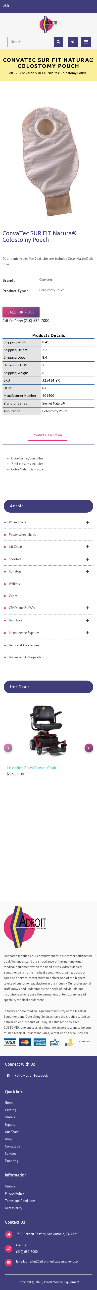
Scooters (15, 559)
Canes (13, 596)
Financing (11, 1161)
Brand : (8, 280)
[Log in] (73, 42)
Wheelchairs (17, 522)
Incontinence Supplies (24, 633)
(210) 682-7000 (36, 320)
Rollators (15, 571)
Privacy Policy (14, 1193)
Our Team (12, 1132)
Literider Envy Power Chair (32, 767)
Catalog (10, 1110)
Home (9, 1103)
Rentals (10, 1117)
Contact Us (12, 1146)
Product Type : (15, 290)
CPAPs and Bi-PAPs (22, 608)
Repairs (10, 1125)
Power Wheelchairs (22, 535)
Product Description (47, 435)
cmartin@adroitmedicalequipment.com (53, 1261)
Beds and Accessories (24, 645)
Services (10, 1153)
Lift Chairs (16, 547)
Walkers (14, 584)
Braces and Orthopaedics (26, 657)
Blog (8, 1139)
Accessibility (13, 1208)
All (11, 73)
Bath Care (16, 620)
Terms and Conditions (20, 1201)
